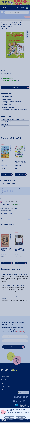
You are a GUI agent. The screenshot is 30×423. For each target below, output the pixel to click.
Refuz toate (9, 417)
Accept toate (20, 417)
